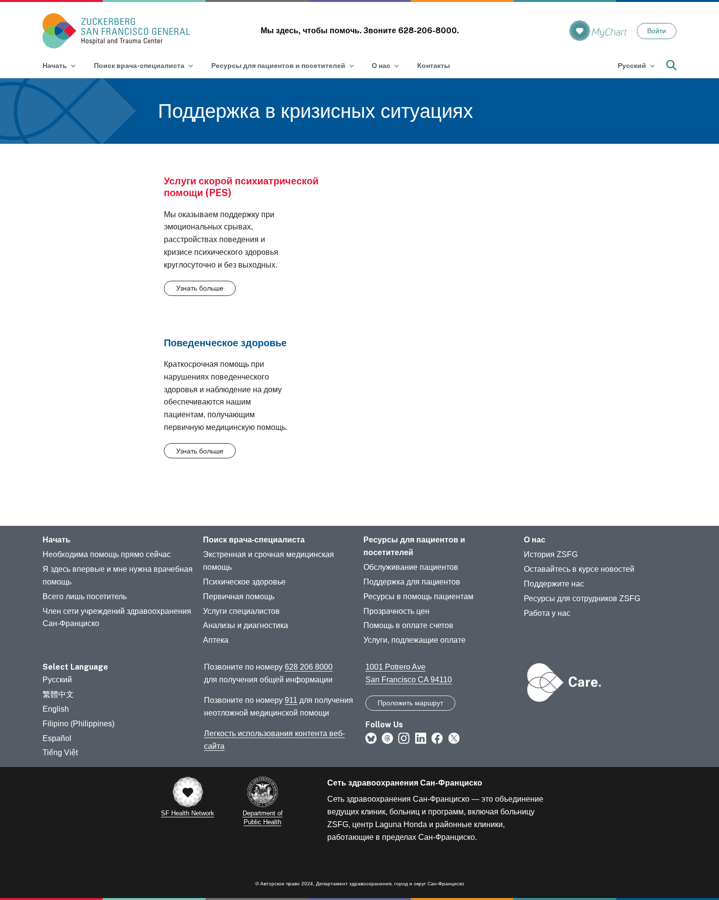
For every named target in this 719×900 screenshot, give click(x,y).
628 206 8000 (309, 667)
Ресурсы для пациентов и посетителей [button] (278, 65)
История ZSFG (551, 554)
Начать (56, 540)
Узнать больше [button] (200, 288)
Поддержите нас (554, 584)
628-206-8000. (428, 30)
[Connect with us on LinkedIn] (421, 737)
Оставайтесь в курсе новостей (579, 569)
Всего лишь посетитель (85, 596)
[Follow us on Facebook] (437, 737)
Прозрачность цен (396, 611)
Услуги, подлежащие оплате (414, 640)
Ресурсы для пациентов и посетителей (414, 546)
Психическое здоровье (244, 582)
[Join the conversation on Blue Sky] (371, 737)
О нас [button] (381, 65)
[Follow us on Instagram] (404, 737)
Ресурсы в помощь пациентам (418, 596)
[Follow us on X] (454, 737)
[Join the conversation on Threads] (387, 737)
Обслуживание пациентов (410, 567)
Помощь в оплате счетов (408, 625)
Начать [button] (55, 65)
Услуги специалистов (241, 611)
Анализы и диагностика (245, 625)
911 (291, 700)
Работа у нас (547, 613)
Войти (656, 31)
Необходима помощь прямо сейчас (107, 554)
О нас (534, 540)
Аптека (215, 640)
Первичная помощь (238, 596)
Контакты (433, 65)
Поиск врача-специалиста (254, 540)
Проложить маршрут (410, 703)
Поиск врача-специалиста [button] (139, 65)
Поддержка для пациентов (411, 582)
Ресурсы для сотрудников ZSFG (582, 598)
